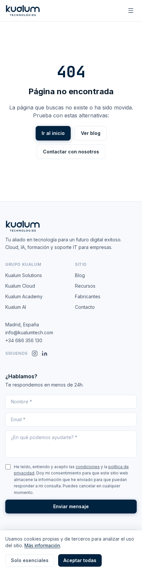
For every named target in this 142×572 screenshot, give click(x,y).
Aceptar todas (79, 560)
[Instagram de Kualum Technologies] (35, 353)
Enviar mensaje (71, 506)
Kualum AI (15, 307)
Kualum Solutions (23, 275)
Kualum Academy (24, 296)
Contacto (85, 307)
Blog (80, 275)
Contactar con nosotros (71, 151)
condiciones (88, 466)
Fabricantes (87, 296)
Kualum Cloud (20, 286)
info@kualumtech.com (29, 332)
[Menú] (131, 11)
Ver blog (90, 133)
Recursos (85, 286)
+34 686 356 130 (23, 340)
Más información (42, 545)
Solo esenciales (30, 560)
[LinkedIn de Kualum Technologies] (45, 353)
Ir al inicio (53, 133)
